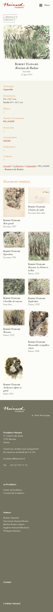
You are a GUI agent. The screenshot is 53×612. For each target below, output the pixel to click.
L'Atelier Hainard (11, 604)
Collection (18, 166)
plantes (7, 140)
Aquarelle (31, 166)
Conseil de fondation (13, 493)
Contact (7, 582)
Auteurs (7, 512)
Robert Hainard (11, 518)
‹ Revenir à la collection (10, 18)
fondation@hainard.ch (14, 459)
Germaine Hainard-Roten (15, 521)
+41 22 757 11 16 (15, 465)
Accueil (7, 166)
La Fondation (9, 484)
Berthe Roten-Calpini (13, 524)
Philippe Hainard (11, 531)
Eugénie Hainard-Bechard (16, 528)
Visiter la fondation (12, 490)
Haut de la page (42, 415)
